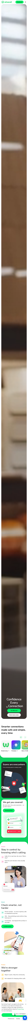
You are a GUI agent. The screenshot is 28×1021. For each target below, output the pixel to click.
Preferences (11, 1018)
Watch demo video (14, 715)
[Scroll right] (25, 737)
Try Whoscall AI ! (7, 926)
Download (19, 2)
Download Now (9, 810)
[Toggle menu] (25, 2)
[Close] (25, 1004)
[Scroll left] (21, 737)
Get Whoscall (14, 710)
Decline (18, 1018)
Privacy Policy (20, 1009)
